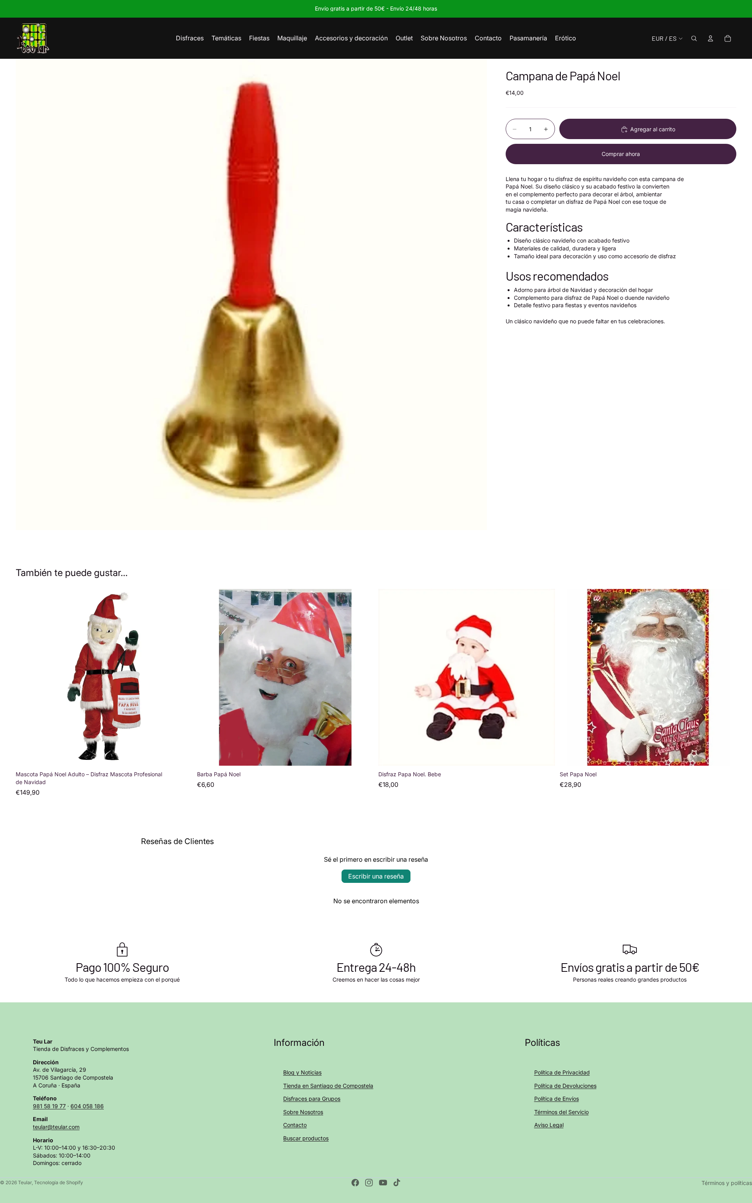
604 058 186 (87, 1106)
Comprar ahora (621, 153)
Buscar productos (306, 1138)
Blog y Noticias (302, 1072)
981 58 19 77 (49, 1106)
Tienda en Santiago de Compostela (328, 1085)
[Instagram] (369, 1182)
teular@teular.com (56, 1126)
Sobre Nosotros (303, 1112)
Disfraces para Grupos (311, 1098)
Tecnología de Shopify (58, 1182)
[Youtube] (383, 1182)
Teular (25, 1182)
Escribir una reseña (376, 876)
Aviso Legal (549, 1124)
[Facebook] (355, 1182)
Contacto (295, 1124)
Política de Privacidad (562, 1072)
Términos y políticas (726, 1182)
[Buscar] (694, 38)
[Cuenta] (710, 38)
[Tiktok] (396, 1182)
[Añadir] (180, 754)
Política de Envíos (556, 1098)
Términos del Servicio (561, 1112)
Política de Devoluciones (565, 1085)
